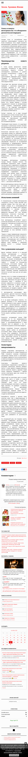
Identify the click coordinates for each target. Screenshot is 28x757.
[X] (4, 469)
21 (3, 642)
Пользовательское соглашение (9, 738)
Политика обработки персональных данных (12, 737)
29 (7, 644)
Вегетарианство (5, 462)
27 (24, 642)
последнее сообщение (6, 601)
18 (17, 640)
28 (3, 644)
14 (3, 640)
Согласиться (14, 755)
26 (21, 642)
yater (12, 615)
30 (10, 644)
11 (17, 637)
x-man (15, 678)
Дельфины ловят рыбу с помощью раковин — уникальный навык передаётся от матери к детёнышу (12, 551)
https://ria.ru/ (24, 458)
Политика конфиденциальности (10, 739)
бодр (18, 657)
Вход (18, 503)
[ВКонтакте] (2, 469)
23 (10, 642)
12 (21, 637)
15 (7, 640)
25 (17, 642)
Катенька (13, 619)
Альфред (3, 687)
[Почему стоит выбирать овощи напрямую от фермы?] (5, 521)
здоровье (12, 462)
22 (7, 642)
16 (10, 640)
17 (14, 640)
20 (24, 640)
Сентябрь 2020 (14, 630)
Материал (17, 484)
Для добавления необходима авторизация (14, 591)
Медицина (19, 462)
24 (14, 642)
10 (14, 637)
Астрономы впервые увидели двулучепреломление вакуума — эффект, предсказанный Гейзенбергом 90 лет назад (14, 536)
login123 (15, 720)
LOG (12, 610)
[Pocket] (6, 469)
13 (24, 637)
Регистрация (12, 503)
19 (21, 640)
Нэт (12, 601)
